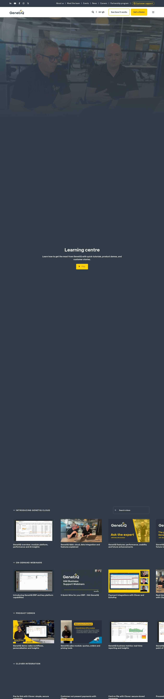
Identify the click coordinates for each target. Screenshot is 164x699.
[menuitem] (143, 3)
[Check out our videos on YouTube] (15, 3)
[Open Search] (93, 12)
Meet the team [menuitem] (73, 3)
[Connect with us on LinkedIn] (11, 3)
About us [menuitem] (60, 3)
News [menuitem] (94, 3)
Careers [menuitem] (103, 3)
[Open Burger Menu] (153, 12)
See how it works (119, 12)
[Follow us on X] (27, 3)
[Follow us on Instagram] (23, 3)
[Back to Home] (17, 12)
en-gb (101, 12)
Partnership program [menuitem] (119, 3)
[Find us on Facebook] (19, 3)
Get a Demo (139, 12)
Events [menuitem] (86, 3)
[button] (6, 693)
